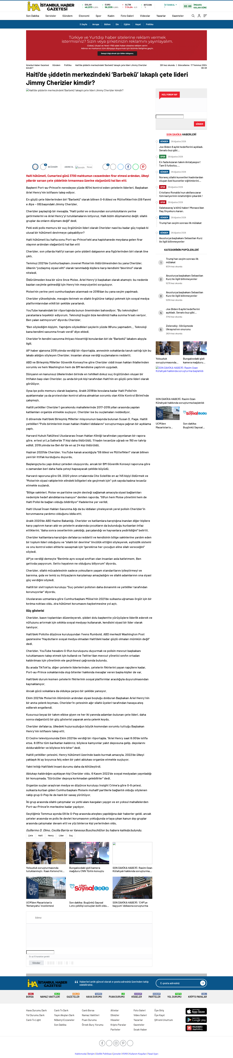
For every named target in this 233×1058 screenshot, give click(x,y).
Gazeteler (178, 15)
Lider (61, 835)
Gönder (36, 962)
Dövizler (115, 1015)
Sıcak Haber (140, 1029)
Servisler (50, 15)
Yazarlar (161, 15)
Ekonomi (84, 15)
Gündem (67, 15)
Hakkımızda (80, 1053)
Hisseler (136, 995)
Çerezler (117, 1053)
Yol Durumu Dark (35, 1015)
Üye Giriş (159, 1010)
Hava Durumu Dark (36, 1010)
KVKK (125, 1053)
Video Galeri (140, 1015)
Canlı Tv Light (33, 1019)
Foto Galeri (127, 15)
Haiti (40, 835)
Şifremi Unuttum (163, 1019)
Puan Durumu (117, 995)
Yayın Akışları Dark (64, 1015)
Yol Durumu (174, 995)
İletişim (91, 1053)
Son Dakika (32, 15)
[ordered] (59, 963)
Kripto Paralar (197, 995)
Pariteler (155, 995)
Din (117, 24)
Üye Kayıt (159, 1015)
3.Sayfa (83, 24)
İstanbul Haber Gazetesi (37, 65)
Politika (149, 24)
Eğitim (127, 24)
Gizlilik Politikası (104, 1053)
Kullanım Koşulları (138, 1053)
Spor (98, 15)
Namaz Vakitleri (50, 995)
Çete (30, 835)
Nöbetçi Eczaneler (64, 1019)
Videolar (145, 15)
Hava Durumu (94, 995)
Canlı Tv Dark (61, 1010)
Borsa (30, 995)
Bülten (107, 24)
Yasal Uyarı (153, 1053)
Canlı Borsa (88, 1010)
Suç (71, 835)
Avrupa (95, 24)
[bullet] (61, 963)
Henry (51, 835)
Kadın (111, 15)
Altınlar (115, 1010)
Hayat (138, 24)
